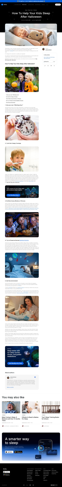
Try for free (58, 4)
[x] (54, 65)
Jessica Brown (48, 49)
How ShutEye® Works (47, 470)
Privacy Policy (54, 470)
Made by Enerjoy (46, 473)
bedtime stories (20, 287)
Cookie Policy (54, 473)
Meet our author (10, 387)
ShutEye (11, 50)
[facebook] (51, 65)
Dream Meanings (37, 4)
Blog (26, 10)
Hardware (43, 4)
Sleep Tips (30, 10)
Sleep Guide (24, 4)
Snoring (36, 472)
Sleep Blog (29, 475)
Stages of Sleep (38, 470)
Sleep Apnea (37, 475)
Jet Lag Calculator (30, 480)
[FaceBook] (24, 485)
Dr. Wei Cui (16, 426)
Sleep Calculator (29, 473)
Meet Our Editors (46, 472)
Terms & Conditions (55, 472)
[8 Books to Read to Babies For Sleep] (31, 407)
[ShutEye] (6, 469)
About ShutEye (45, 475)
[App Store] (9, 452)
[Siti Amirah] (3, 426)
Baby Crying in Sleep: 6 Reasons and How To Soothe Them (11, 418)
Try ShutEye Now (13, 195)
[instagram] (48, 65)
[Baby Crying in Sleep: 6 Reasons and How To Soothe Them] (11, 407)
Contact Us (45, 480)
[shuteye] (4, 5)
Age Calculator (29, 478)
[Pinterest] (33, 485)
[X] (27, 485)
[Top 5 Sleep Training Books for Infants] (51, 407)
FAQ (44, 478)
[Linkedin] (30, 485)
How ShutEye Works (17, 4)
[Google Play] (18, 452)
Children (35, 10)
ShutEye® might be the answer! (36, 1)
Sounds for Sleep (31, 4)
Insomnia (36, 473)
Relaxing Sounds (30, 472)
